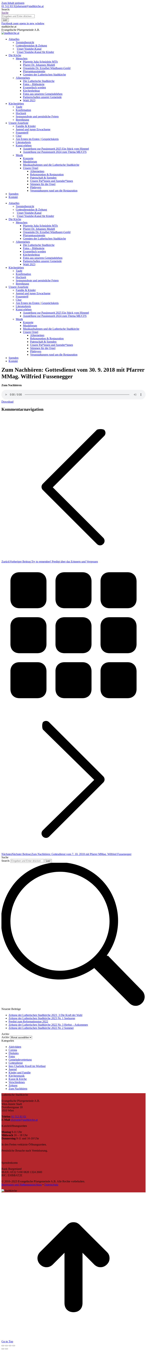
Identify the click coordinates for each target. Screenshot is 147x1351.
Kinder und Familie (20, 1072)
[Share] (6, 1345)
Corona (13, 1049)
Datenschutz (51, 1184)
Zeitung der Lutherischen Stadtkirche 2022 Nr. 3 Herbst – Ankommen (48, 1024)
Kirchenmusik (17, 1075)
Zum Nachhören (18, 1088)
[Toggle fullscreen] (10, 1345)
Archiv (5, 1037)
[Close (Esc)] (2, 1345)
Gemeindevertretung (20, 1059)
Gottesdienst (16, 1062)
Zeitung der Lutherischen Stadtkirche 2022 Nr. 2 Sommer (41, 1027)
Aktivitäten (15, 1046)
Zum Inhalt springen (12, 2)
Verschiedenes (17, 1082)
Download (7, 401)
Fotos (12, 1056)
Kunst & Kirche (18, 1078)
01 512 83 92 (8, 6)
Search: (5, 860)
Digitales (14, 1053)
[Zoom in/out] (13, 1345)
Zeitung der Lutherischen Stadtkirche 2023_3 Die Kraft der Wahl (45, 1015)
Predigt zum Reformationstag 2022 (28, 1021)
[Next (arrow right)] (6, 1348)
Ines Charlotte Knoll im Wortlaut (27, 1066)
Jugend (13, 1069)
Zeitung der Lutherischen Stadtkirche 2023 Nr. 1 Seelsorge (42, 1018)
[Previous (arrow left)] (2, 1348)
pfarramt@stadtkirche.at (30, 6)
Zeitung (13, 1085)
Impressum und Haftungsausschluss (21, 1184)
